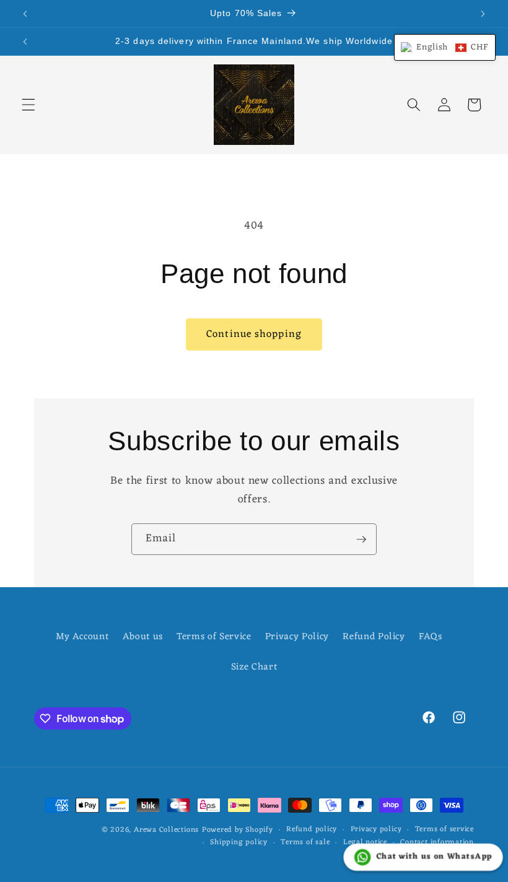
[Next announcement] (482, 13)
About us (143, 636)
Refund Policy (374, 636)
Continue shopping (254, 334)
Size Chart (254, 667)
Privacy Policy (297, 636)
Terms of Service (214, 636)
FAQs (430, 636)
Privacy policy (376, 830)
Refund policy (311, 830)
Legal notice (365, 843)
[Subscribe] (361, 539)
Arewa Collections (166, 830)
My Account (82, 637)
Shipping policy (239, 843)
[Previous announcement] (25, 13)
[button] (28, 105)
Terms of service (444, 830)
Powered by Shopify (237, 830)
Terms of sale (305, 843)
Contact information (437, 843)
